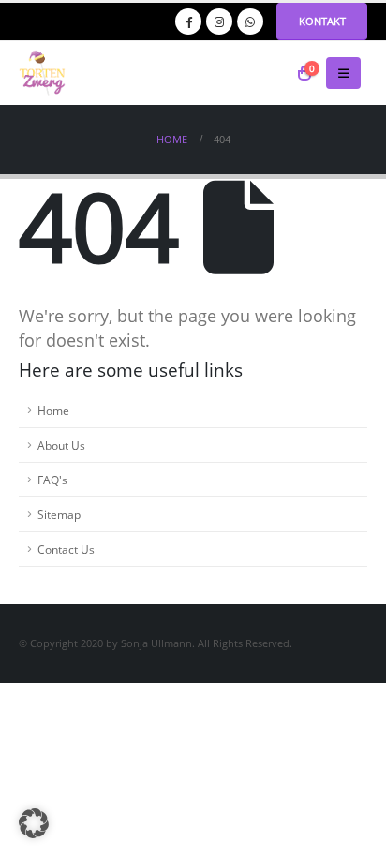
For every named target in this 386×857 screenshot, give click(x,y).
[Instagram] (219, 21)
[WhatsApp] (250, 21)
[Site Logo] (42, 73)
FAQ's (52, 479)
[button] (343, 73)
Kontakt (322, 21)
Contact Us (66, 548)
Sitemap (59, 514)
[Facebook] (188, 21)
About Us (61, 444)
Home (53, 410)
